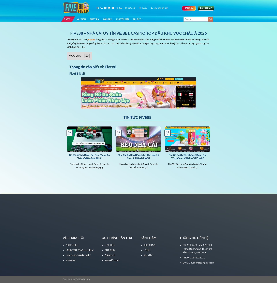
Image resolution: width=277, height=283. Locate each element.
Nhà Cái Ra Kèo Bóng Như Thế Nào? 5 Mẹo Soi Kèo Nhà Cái (138, 157)
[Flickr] (116, 8)
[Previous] (66, 151)
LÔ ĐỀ (147, 250)
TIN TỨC (137, 19)
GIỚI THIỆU (72, 245)
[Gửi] (210, 19)
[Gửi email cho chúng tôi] (98, 8)
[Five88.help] (77, 8)
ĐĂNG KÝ (107, 19)
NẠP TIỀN (81, 19)
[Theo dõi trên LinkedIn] (109, 8)
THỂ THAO (149, 245)
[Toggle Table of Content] (85, 55)
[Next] (210, 151)
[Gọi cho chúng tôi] (101, 8)
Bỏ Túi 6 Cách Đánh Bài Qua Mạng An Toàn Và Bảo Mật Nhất (89, 157)
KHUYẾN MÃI (122, 19)
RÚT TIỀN (94, 19)
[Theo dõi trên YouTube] (113, 8)
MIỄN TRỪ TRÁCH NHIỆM (80, 250)
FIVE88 (67, 19)
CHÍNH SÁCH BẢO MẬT (78, 255)
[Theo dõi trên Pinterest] (105, 8)
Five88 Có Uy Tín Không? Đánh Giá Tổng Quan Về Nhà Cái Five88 (187, 157)
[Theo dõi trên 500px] (120, 8)
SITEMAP (70, 260)
